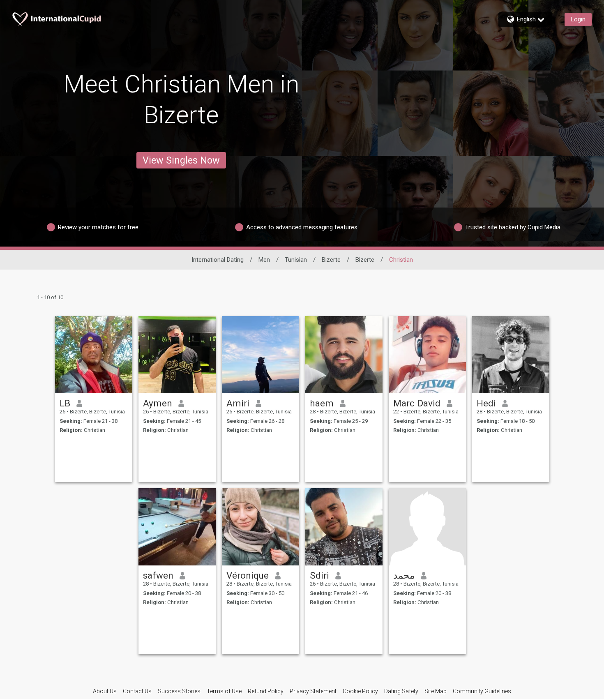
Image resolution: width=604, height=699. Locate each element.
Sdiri (319, 575)
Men (264, 259)
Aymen (157, 403)
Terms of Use (224, 691)
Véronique (247, 575)
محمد (404, 575)
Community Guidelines (482, 691)
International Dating (217, 259)
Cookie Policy (360, 691)
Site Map (435, 691)
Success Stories (179, 691)
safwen (158, 575)
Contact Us (137, 691)
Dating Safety (401, 691)
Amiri (237, 403)
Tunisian (296, 259)
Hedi (486, 403)
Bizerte (331, 259)
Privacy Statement (313, 691)
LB (65, 403)
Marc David (416, 403)
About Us (105, 691)
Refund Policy (266, 691)
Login (578, 19)
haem (322, 403)
